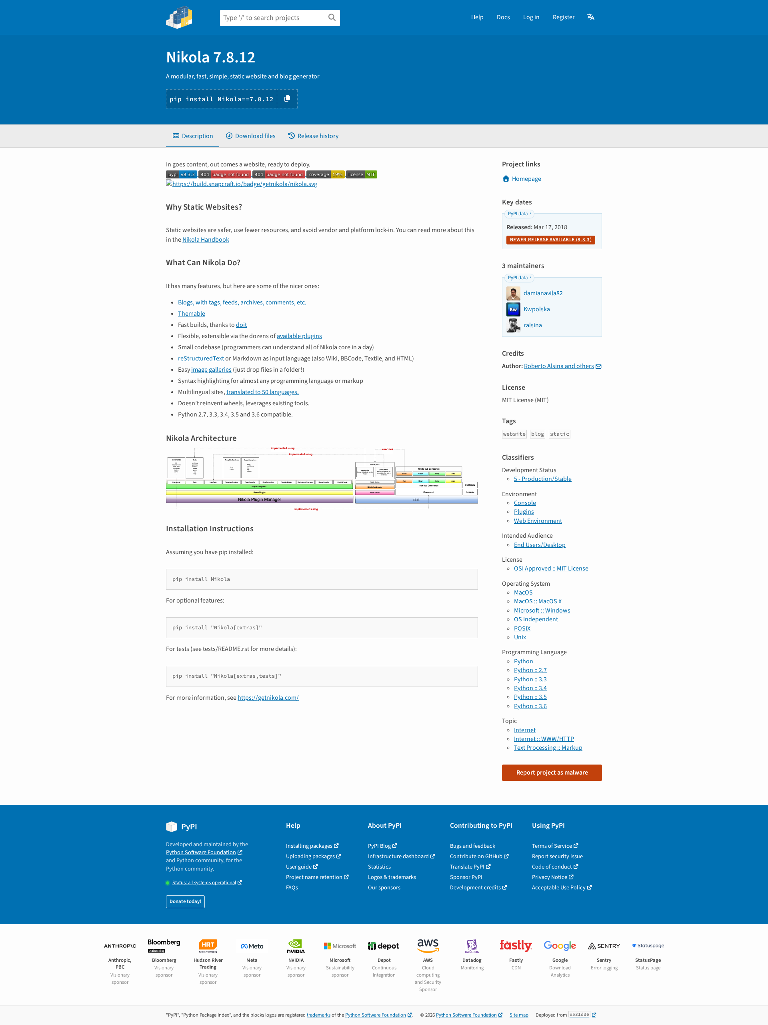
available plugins (299, 336)
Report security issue (557, 856)
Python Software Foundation (201, 852)
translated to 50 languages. (262, 392)
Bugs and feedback (472, 846)
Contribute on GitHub (476, 856)
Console (525, 502)
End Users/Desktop (540, 545)
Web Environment (538, 521)
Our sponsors (384, 887)
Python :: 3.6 (530, 706)
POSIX (522, 628)
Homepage (526, 178)
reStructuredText (201, 358)
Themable (191, 313)
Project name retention (314, 877)
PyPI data (518, 213)
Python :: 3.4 (530, 688)
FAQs (292, 887)
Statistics (379, 867)
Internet (525, 730)
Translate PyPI (467, 867)
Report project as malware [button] (552, 772)
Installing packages (309, 846)
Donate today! (185, 901)
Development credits (475, 887)
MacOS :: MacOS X (538, 601)
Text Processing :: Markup (548, 747)
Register (564, 17)
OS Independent (536, 619)
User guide (299, 867)
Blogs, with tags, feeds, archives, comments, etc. (242, 302)
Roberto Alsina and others (559, 366)
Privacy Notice (549, 877)
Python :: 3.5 (530, 697)
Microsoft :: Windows (542, 610)
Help (477, 17)
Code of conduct (552, 867)
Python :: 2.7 (530, 670)
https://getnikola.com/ (268, 697)
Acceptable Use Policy (559, 887)
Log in (531, 17)
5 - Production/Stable (543, 478)
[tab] (192, 136)
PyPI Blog (379, 846)
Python (523, 661)
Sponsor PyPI (466, 877)
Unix (520, 637)
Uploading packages (310, 856)
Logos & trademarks (392, 877)
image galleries (211, 369)
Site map (519, 1015)
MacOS (523, 592)
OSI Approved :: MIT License (551, 568)
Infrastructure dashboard (398, 856)
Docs (503, 17)
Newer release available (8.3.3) (551, 239)
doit (241, 324)
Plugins (524, 511)
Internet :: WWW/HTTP (544, 739)
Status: (204, 882)
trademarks (318, 1015)
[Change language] (591, 17)
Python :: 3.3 (530, 679)
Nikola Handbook (205, 239)
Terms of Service (552, 846)
